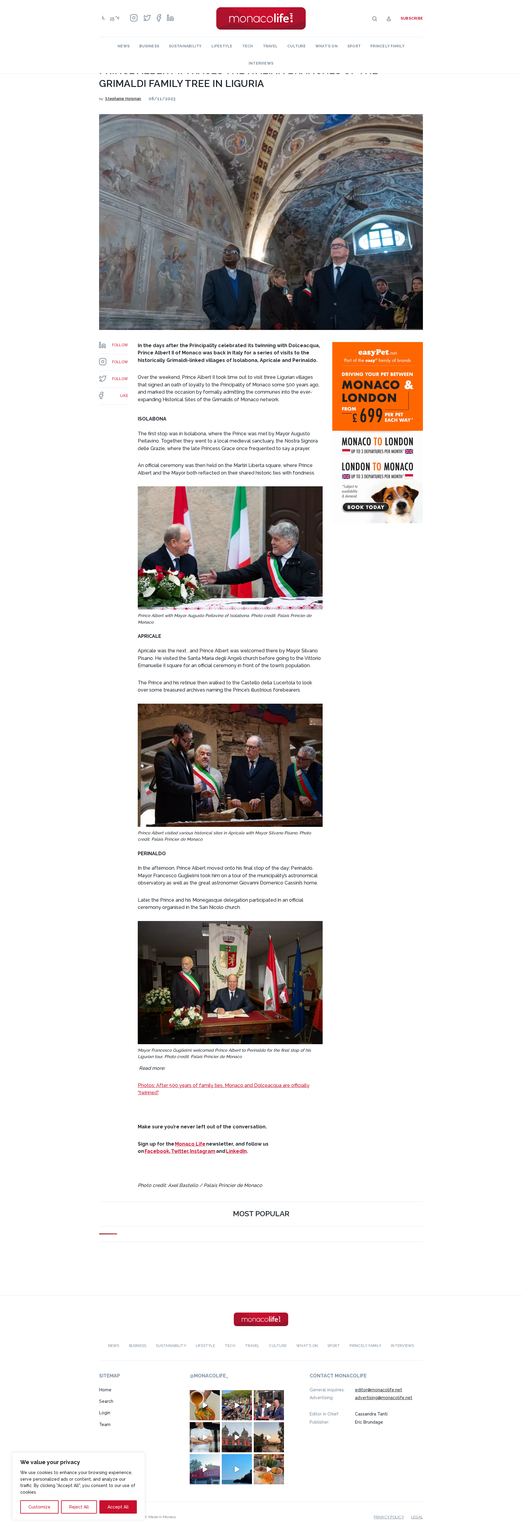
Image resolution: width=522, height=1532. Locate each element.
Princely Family (387, 46)
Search (106, 1401)
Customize (39, 1507)
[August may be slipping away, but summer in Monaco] (205, 1405)
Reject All (79, 1507)
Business (149, 46)
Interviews (261, 63)
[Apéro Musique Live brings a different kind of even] (205, 1469)
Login (104, 1412)
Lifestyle (222, 46)
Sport (354, 46)
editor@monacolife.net (378, 1389)
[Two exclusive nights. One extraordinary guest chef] (205, 1437)
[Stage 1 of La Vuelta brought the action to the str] (269, 1405)
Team (105, 1424)
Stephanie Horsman (123, 99)
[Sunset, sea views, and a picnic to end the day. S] (269, 1437)
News (124, 46)
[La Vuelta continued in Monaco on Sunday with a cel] (237, 1405)
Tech (247, 46)
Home (105, 1389)
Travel (270, 46)
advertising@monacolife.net (383, 1397)
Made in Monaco (162, 1516)
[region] (78, 1486)
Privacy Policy (389, 1517)
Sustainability (185, 46)
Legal (417, 1517)
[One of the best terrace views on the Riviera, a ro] (269, 1469)
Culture (296, 46)
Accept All (118, 1507)
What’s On (326, 46)
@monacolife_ (209, 1376)
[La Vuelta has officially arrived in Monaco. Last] (237, 1437)
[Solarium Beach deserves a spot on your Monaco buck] (237, 1469)
